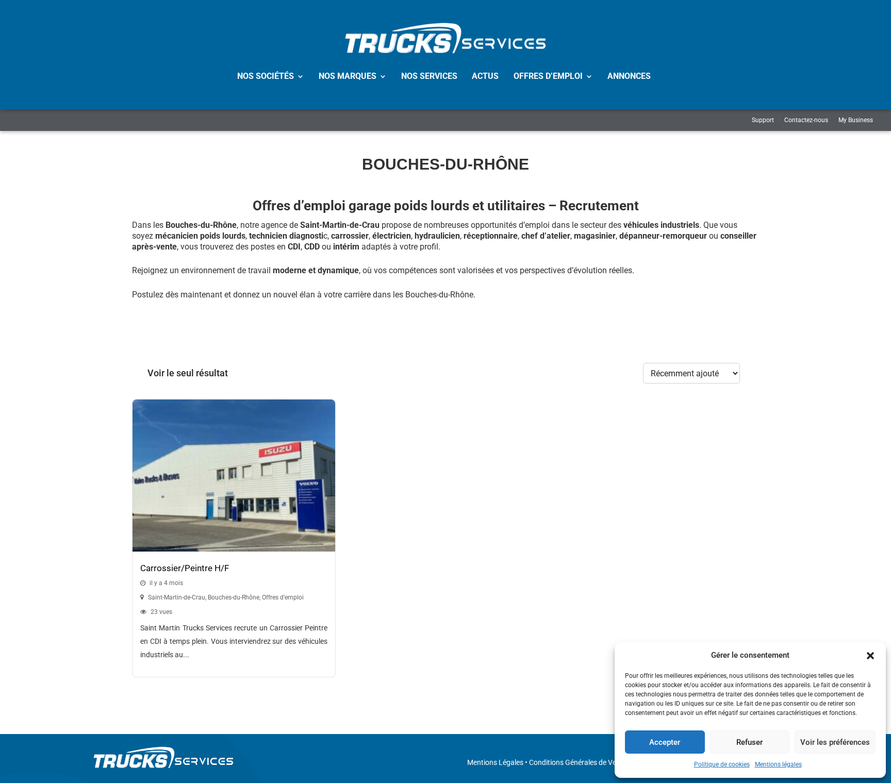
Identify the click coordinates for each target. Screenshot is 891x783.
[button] (870, 656)
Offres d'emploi (283, 597)
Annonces (629, 76)
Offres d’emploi (548, 76)
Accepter (664, 742)
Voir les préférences (835, 742)
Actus (485, 76)
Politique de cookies (722, 764)
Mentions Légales (495, 762)
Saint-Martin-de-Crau (176, 597)
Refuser (749, 742)
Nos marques (347, 76)
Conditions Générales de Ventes (579, 762)
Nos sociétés (265, 76)
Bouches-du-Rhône (233, 597)
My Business (855, 120)
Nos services (429, 76)
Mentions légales (778, 764)
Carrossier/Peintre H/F (184, 568)
